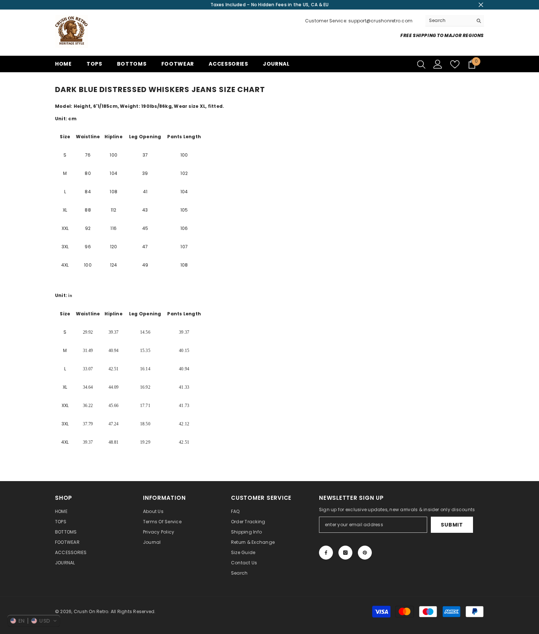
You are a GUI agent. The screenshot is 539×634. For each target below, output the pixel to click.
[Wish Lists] (454, 64)
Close (481, 5)
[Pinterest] (365, 553)
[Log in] (437, 64)
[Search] (454, 20)
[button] (33, 621)
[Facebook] (326, 553)
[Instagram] (345, 553)
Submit (452, 524)
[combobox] (449, 20)
